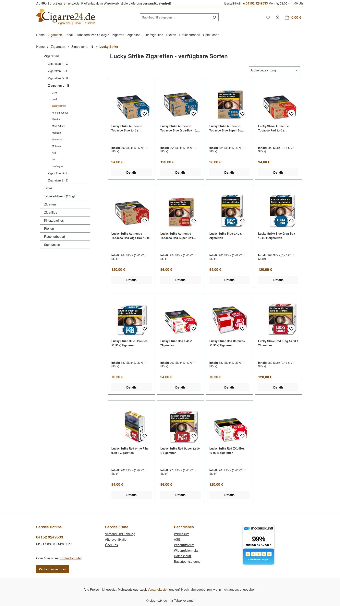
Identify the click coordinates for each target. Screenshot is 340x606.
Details (131, 172)
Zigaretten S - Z (58, 180)
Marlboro (57, 132)
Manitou (56, 119)
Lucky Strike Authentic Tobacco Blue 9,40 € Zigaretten (126, 128)
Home (40, 46)
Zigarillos (50, 212)
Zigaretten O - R (58, 173)
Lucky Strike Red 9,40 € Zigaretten (176, 343)
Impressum (181, 534)
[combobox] (175, 17)
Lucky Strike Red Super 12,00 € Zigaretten (180, 450)
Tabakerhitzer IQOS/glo (60, 196)
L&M (54, 92)
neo (54, 152)
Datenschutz (182, 556)
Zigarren (50, 204)
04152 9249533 (257, 3)
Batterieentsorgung (187, 561)
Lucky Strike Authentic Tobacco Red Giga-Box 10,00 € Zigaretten (130, 235)
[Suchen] (214, 17)
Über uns (111, 545)
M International (60, 112)
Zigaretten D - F (58, 71)
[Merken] (145, 114)
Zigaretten (51, 56)
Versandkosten (158, 589)
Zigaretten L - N (58, 85)
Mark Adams (58, 126)
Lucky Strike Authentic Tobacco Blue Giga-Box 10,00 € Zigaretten (180, 128)
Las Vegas (57, 166)
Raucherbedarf (54, 236)
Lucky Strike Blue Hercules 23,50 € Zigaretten (129, 343)
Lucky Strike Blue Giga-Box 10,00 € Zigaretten (276, 235)
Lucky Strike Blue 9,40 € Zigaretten (225, 235)
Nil (53, 159)
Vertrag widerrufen (52, 569)
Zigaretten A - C (58, 64)
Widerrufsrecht (184, 545)
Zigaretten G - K (58, 78)
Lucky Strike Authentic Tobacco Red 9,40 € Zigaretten (273, 128)
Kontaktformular (70, 558)
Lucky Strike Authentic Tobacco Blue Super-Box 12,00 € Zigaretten (226, 128)
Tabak (48, 188)
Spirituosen (52, 244)
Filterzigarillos (54, 220)
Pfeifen (49, 228)
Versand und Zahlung (120, 534)
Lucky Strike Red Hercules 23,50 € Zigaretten (227, 343)
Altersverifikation (116, 539)
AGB (177, 539)
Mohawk (56, 146)
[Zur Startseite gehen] (65, 17)
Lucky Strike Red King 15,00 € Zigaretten (278, 343)
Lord (54, 99)
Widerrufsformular (186, 550)
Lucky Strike (59, 106)
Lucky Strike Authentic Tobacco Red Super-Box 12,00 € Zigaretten (176, 235)
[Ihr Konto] (277, 17)
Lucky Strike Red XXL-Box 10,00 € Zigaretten (227, 450)
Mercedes (57, 139)
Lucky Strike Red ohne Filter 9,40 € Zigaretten (130, 450)
